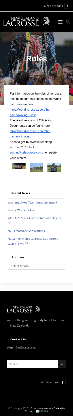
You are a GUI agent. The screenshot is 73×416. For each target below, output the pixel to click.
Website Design (53, 408)
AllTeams (30, 411)
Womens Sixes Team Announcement (32, 202)
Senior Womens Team (22, 210)
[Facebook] (67, 6)
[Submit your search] (62, 364)
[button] (60, 22)
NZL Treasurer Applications (26, 231)
